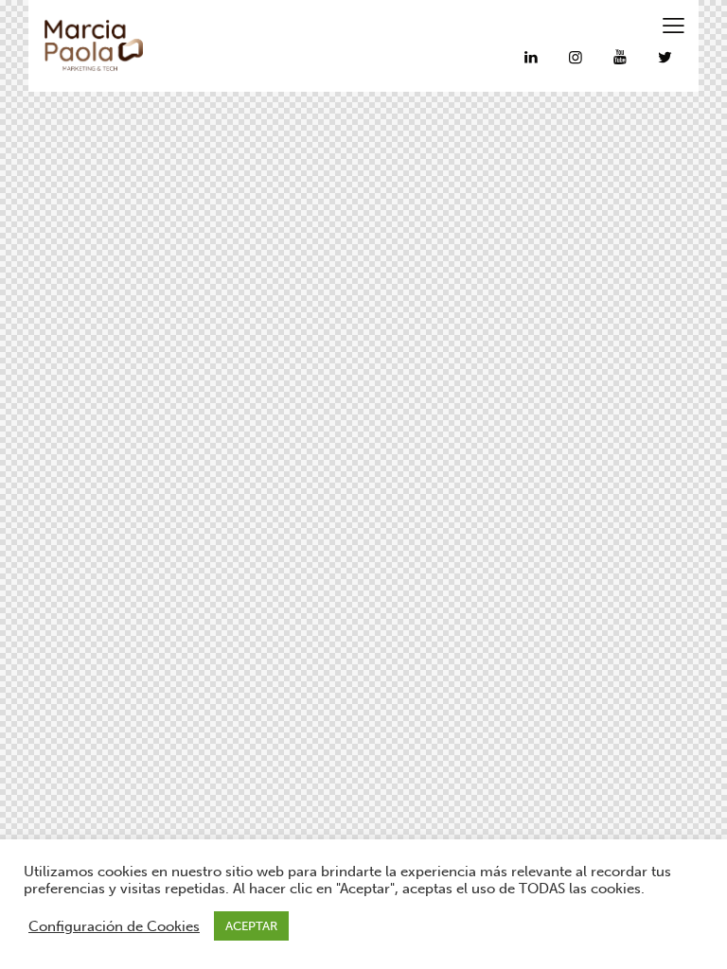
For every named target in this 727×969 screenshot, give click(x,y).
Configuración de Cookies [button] (114, 926)
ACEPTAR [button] (251, 926)
